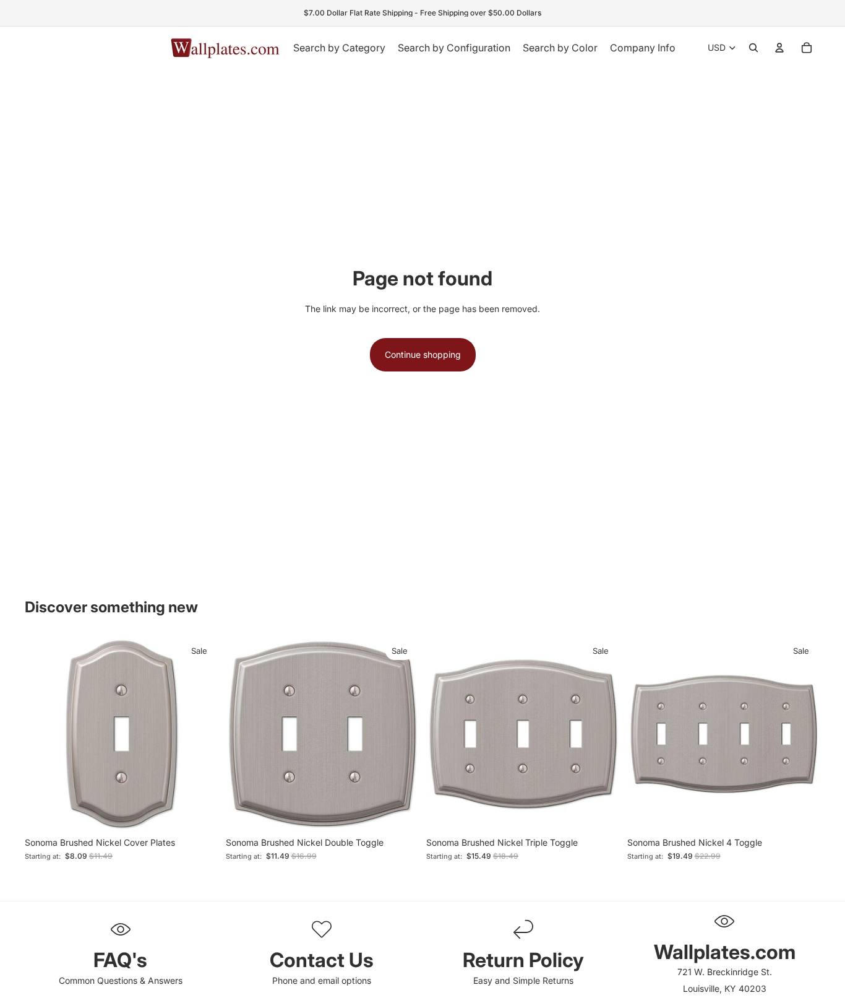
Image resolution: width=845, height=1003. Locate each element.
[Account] (779, 47)
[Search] (753, 47)
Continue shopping (423, 354)
